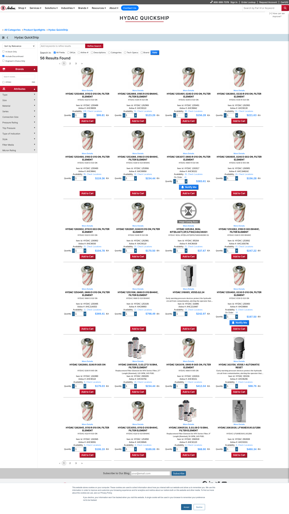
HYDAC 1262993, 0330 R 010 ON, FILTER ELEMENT (239, 95)
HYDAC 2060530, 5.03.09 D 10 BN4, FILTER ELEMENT (188, 429)
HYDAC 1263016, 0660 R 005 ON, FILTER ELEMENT (188, 366)
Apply (154, 52)
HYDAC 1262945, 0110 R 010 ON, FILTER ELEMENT (87, 429)
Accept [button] (186, 507)
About (113, 7)
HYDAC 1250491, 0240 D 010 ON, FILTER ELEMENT (189, 95)
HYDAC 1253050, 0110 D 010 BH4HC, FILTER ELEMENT (138, 429)
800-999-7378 (221, 2)
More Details (87, 90)
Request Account (268, 2)
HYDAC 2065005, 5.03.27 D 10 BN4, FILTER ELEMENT (138, 366)
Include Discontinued (14, 56)
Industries (67, 7)
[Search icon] (285, 8)
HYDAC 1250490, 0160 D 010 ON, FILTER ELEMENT (87, 158)
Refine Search (94, 46)
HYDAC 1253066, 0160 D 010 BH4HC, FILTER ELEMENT (138, 158)
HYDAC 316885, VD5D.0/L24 (188, 292)
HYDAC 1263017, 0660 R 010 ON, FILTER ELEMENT (188, 158)
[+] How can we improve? (277, 15)
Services (34, 7)
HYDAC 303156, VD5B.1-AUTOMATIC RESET (239, 366)
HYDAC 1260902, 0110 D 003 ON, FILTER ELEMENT (87, 230)
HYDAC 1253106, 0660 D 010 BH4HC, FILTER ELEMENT (138, 293)
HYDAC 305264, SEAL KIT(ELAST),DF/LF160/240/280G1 (188, 230)
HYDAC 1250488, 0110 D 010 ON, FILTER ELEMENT (87, 95)
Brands (82, 7)
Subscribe (178, 473)
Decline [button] (199, 507)
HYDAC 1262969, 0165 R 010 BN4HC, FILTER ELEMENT (138, 95)
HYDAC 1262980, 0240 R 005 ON (88, 364)
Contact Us (129, 7)
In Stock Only (11, 52)
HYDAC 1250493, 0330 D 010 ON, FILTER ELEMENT (239, 293)
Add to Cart (87, 121)
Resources (98, 7)
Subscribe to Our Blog (116, 473)
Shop (21, 7)
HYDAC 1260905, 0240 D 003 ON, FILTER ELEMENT (239, 158)
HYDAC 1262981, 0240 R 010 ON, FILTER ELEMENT (138, 230)
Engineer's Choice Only (15, 61)
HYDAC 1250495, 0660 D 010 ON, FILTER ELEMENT (87, 293)
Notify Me (190, 187)
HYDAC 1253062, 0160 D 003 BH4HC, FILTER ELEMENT (239, 230)
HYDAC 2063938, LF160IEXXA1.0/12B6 (239, 427)
